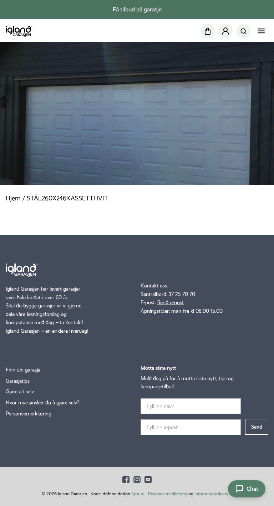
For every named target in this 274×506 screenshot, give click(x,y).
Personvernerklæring (28, 413)
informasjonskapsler (213, 493)
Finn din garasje (23, 370)
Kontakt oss (154, 285)
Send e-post (170, 302)
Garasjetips (18, 381)
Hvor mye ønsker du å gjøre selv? (42, 402)
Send (256, 427)
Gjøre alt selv (20, 391)
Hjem (13, 198)
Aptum (137, 493)
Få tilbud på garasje (137, 9)
